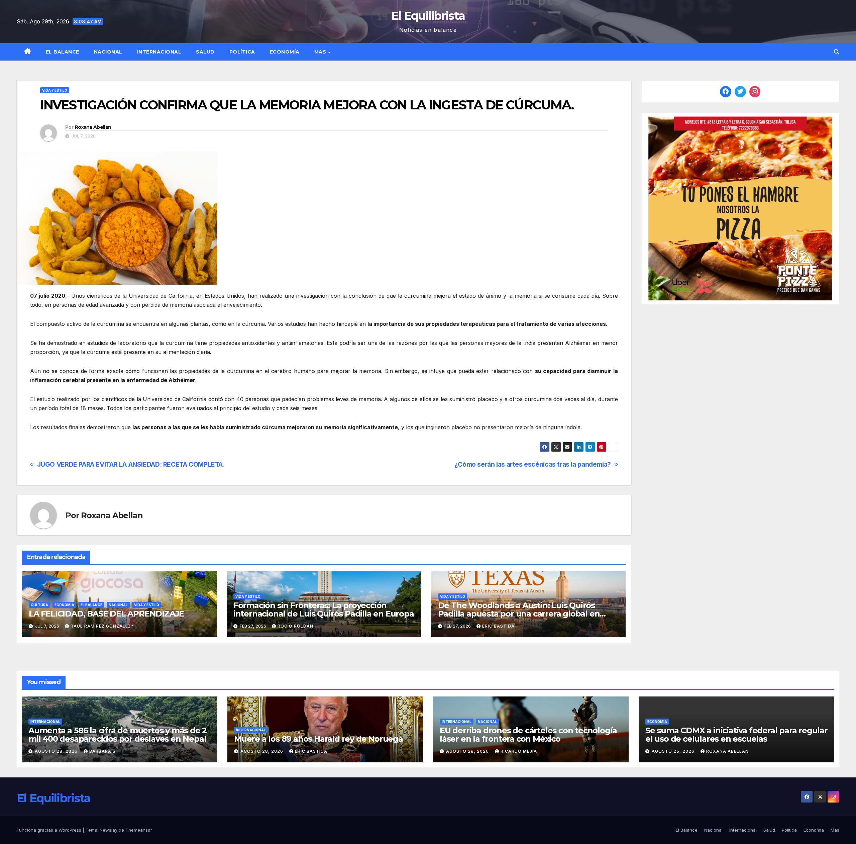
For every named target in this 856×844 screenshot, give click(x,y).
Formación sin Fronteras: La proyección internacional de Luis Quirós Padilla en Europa (323, 609)
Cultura (39, 605)
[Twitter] (740, 91)
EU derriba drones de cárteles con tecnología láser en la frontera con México (528, 735)
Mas (321, 52)
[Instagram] (755, 91)
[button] (836, 52)
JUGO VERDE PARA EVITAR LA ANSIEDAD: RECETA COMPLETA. (131, 464)
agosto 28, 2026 (57, 751)
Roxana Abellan (93, 127)
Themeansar (138, 830)
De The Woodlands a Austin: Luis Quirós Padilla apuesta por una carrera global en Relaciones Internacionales (519, 613)
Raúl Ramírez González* (102, 626)
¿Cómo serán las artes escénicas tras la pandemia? (532, 464)
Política (242, 52)
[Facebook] (725, 91)
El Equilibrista (428, 16)
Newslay (108, 830)
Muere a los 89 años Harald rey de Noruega (318, 739)
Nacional (108, 52)
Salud (205, 52)
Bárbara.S (102, 751)
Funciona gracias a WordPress (50, 830)
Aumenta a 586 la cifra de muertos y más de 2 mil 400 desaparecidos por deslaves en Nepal (117, 735)
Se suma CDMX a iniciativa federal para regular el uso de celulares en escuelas (736, 735)
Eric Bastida (498, 626)
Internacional (159, 52)
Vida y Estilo (54, 90)
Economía (285, 52)
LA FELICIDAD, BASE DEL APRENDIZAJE (106, 614)
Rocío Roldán (295, 626)
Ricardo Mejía (519, 751)
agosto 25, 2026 (674, 751)
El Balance (62, 52)
